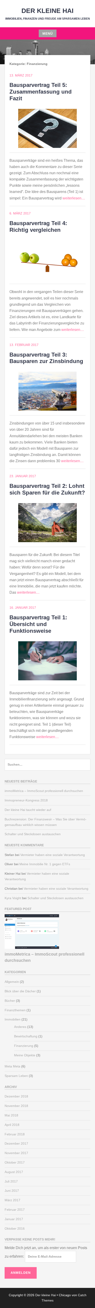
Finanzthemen (15, 1010)
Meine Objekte (24, 1055)
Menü (47, 33)
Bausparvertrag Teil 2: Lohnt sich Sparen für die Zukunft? (47, 489)
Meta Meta (12, 1066)
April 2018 (12, 1125)
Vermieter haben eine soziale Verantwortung (52, 855)
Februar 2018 (15, 1134)
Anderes (20, 1027)
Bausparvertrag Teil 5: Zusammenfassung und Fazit (40, 91)
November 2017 (16, 1153)
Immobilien (13, 1019)
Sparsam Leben (16, 1076)
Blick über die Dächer (20, 991)
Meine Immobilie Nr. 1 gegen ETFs (44, 864)
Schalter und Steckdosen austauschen (33, 834)
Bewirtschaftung (25, 1036)
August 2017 (14, 1172)
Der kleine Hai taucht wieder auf (28, 810)
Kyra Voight (13, 898)
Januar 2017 (14, 1219)
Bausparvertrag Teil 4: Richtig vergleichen (38, 226)
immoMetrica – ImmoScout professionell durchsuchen (44, 791)
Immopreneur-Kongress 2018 (26, 800)
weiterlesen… (73, 198)
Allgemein (12, 982)
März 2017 (12, 1200)
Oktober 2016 (15, 1228)
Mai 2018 (11, 1115)
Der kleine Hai (47, 10)
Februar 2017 (15, 1209)
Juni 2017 (12, 1190)
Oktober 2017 (15, 1162)
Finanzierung (23, 1046)
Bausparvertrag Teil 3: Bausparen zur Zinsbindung (46, 357)
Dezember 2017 (16, 1143)
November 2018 (16, 1106)
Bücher (10, 1000)
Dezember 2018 (16, 1096)
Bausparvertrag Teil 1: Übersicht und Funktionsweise (38, 624)
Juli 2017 (11, 1181)
